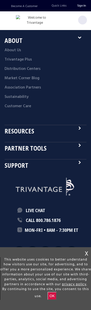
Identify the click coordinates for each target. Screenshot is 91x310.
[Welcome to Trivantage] (35, 20)
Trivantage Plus (18, 59)
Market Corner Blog (22, 78)
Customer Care (18, 106)
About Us (13, 50)
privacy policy (74, 284)
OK (52, 296)
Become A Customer (24, 6)
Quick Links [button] (59, 6)
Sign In (81, 6)
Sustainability (17, 97)
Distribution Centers (22, 69)
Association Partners (23, 87)
